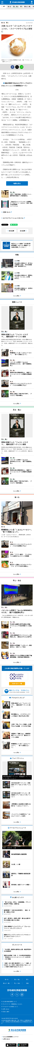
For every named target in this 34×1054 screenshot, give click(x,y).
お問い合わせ (6, 1009)
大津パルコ (6, 212)
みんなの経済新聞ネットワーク (17, 1030)
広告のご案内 (6, 1011)
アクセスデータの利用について (10, 1006)
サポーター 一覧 (17, 683)
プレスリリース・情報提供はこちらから (12, 1004)
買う (21, 6)
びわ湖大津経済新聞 (17, 2)
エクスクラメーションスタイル (13, 218)
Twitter (17, 994)
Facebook (12, 994)
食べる (9, 6)
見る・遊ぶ (15, 6)
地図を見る (17, 183)
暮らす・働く (27, 6)
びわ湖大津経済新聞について (10, 1001)
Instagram (22, 994)
